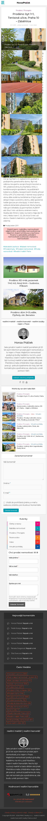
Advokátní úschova (11, 247)
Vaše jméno (14, 558)
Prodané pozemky (16, 700)
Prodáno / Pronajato (23, 10)
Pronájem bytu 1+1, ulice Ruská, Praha (30, 396)
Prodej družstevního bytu (19, 703)
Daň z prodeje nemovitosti (19, 680)
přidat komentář (22, 25)
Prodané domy (16, 694)
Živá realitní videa (16, 723)
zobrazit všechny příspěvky (23, 378)
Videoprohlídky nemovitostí (20, 720)
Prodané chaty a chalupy (19, 690)
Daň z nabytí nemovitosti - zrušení (22, 677)
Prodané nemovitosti (25, 249)
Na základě (23, 799)
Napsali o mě (28, 623)
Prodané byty (9, 249)
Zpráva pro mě (15, 583)
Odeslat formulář (17, 604)
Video (32, 414)
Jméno (7, 483)
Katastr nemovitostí (28, 247)
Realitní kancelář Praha (19, 713)
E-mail (6, 493)
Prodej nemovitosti (17, 707)
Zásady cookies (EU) (35, 812)
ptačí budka (13, 710)
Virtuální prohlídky (37, 424)
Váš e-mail (13, 566)
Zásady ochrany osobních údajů (16, 812)
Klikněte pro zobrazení (23, 802)
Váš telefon (13, 575)
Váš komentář (9, 462)
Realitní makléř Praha (23, 251)
